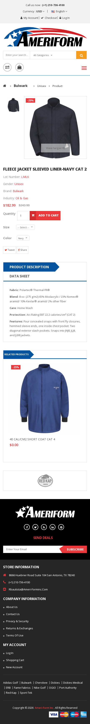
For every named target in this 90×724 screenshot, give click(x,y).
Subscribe (75, 549)
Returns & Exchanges (19, 628)
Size (7, 227)
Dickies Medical (73, 682)
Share (23, 250)
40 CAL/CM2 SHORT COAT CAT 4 (32, 439)
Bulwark (26, 682)
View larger (54, 148)
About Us (11, 607)
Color (8, 238)
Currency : (33, 11)
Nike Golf (40, 687)
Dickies (55, 682)
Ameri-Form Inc (44, 708)
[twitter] (35, 527)
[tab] (13, 105)
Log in (66, 18)
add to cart (48, 215)
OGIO (52, 687)
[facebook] (27, 527)
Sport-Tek (26, 692)
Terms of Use (14, 635)
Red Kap (11, 692)
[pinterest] (61, 527)
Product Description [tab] (29, 267)
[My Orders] (7, 67)
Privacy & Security (17, 621)
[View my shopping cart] (19, 67)
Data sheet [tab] (20, 276)
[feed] (44, 527)
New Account (13, 667)
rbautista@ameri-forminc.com (28, 589)
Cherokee (41, 682)
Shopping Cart (14, 660)
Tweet (11, 250)
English (60, 11)
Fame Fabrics (22, 687)
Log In (9, 653)
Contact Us (12, 614)
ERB (8, 687)
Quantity (10, 213)
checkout (50, 18)
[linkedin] (52, 527)
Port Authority (68, 687)
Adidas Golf (10, 682)
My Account (30, 18)
